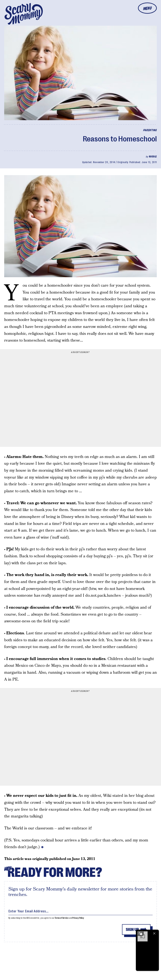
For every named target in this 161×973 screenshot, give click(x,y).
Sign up (132, 929)
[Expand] (140, 933)
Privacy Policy (78, 918)
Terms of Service (61, 918)
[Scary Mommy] (24, 14)
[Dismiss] (154, 933)
